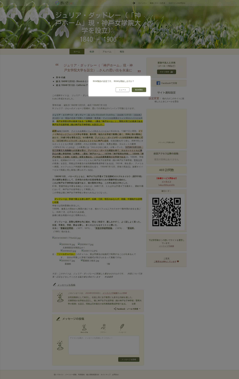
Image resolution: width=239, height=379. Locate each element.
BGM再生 (139, 89)
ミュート (122, 89)
